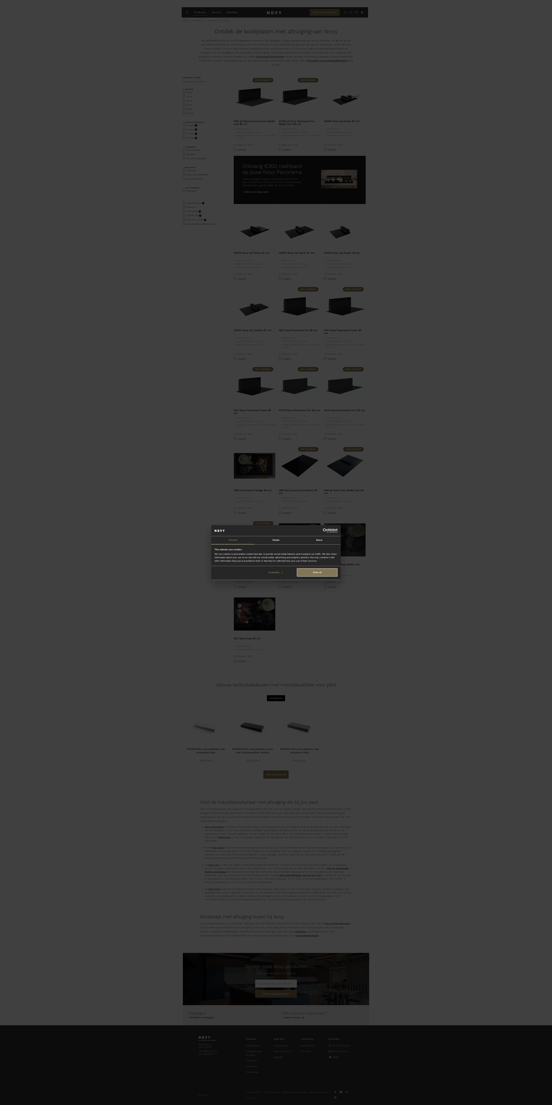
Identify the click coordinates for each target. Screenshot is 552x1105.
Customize (274, 572)
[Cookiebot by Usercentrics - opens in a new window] (325, 530)
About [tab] (319, 540)
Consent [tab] (233, 540)
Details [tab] (276, 540)
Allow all (317, 572)
